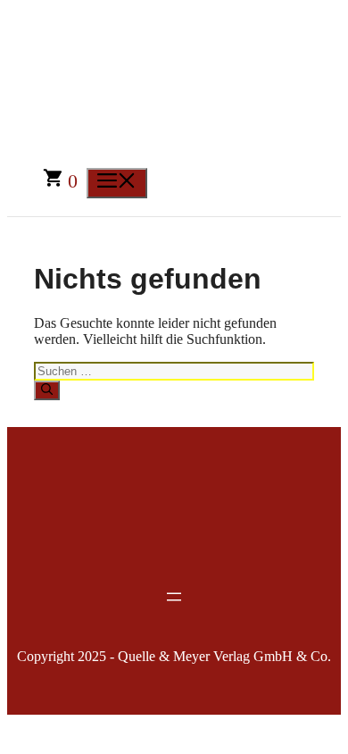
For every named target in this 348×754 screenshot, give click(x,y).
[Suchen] (47, 390)
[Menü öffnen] (174, 596)
